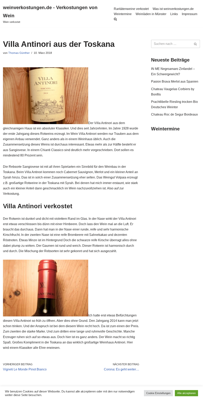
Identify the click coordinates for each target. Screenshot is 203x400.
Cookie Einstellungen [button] (158, 393)
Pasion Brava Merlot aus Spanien (174, 81)
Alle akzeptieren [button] (186, 393)
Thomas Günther (19, 52)
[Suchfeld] (195, 44)
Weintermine (123, 14)
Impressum (189, 14)
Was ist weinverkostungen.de (173, 9)
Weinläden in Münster (151, 14)
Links (174, 14)
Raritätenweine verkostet (131, 9)
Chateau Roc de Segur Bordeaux (174, 114)
